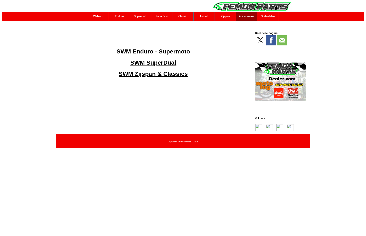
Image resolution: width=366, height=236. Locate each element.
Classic (182, 16)
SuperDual (161, 16)
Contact (98, 24)
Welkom (98, 16)
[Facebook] (271, 40)
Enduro (119, 16)
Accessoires (246, 16)
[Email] (282, 40)
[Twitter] (260, 40)
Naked (204, 16)
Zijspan (225, 16)
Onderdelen (268, 16)
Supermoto (140, 16)
